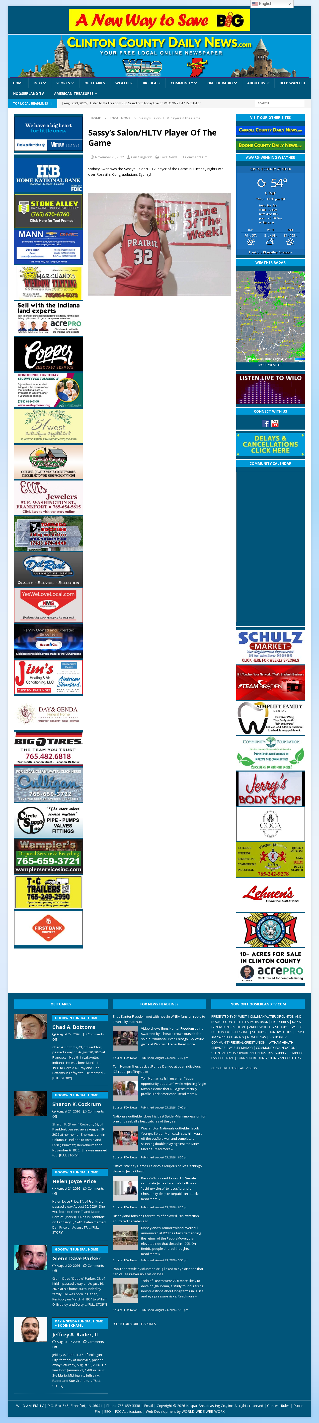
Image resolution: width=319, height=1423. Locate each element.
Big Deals (151, 83)
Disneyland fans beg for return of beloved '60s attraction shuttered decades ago (156, 1218)
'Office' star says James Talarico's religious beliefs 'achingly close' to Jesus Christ (157, 1168)
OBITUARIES (61, 1004)
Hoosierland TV (28, 93)
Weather (124, 83)
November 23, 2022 (109, 157)
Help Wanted (292, 83)
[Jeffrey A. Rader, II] (30, 1351)
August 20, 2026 (68, 1265)
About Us (256, 83)
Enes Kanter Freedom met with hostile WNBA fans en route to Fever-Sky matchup (159, 1019)
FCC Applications (128, 1411)
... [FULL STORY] (67, 1155)
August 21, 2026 (68, 1111)
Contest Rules (278, 1405)
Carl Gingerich (141, 157)
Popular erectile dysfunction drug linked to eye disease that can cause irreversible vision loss (158, 1271)
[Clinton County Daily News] (159, 56)
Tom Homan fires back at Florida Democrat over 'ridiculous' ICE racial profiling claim (157, 1069)
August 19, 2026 (68, 1341)
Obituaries (94, 83)
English (265, 3)
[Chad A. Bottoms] (30, 1046)
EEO (107, 1411)
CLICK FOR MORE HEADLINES (135, 1323)
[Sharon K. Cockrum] (30, 1123)
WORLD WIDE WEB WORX (203, 1411)
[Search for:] (280, 103)
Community (182, 83)
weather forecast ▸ (270, 252)
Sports (63, 83)
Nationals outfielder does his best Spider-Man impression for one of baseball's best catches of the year (159, 1119)
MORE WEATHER (270, 365)
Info (38, 83)
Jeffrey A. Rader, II (77, 1328)
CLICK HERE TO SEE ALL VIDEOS (234, 1068)
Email (148, 1405)
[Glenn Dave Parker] (30, 1274)
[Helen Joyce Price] (30, 1200)
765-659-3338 (129, 1405)
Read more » (187, 1044)
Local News (168, 157)
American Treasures (73, 93)
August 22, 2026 (68, 1034)
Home (18, 83)
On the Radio (220, 83)
